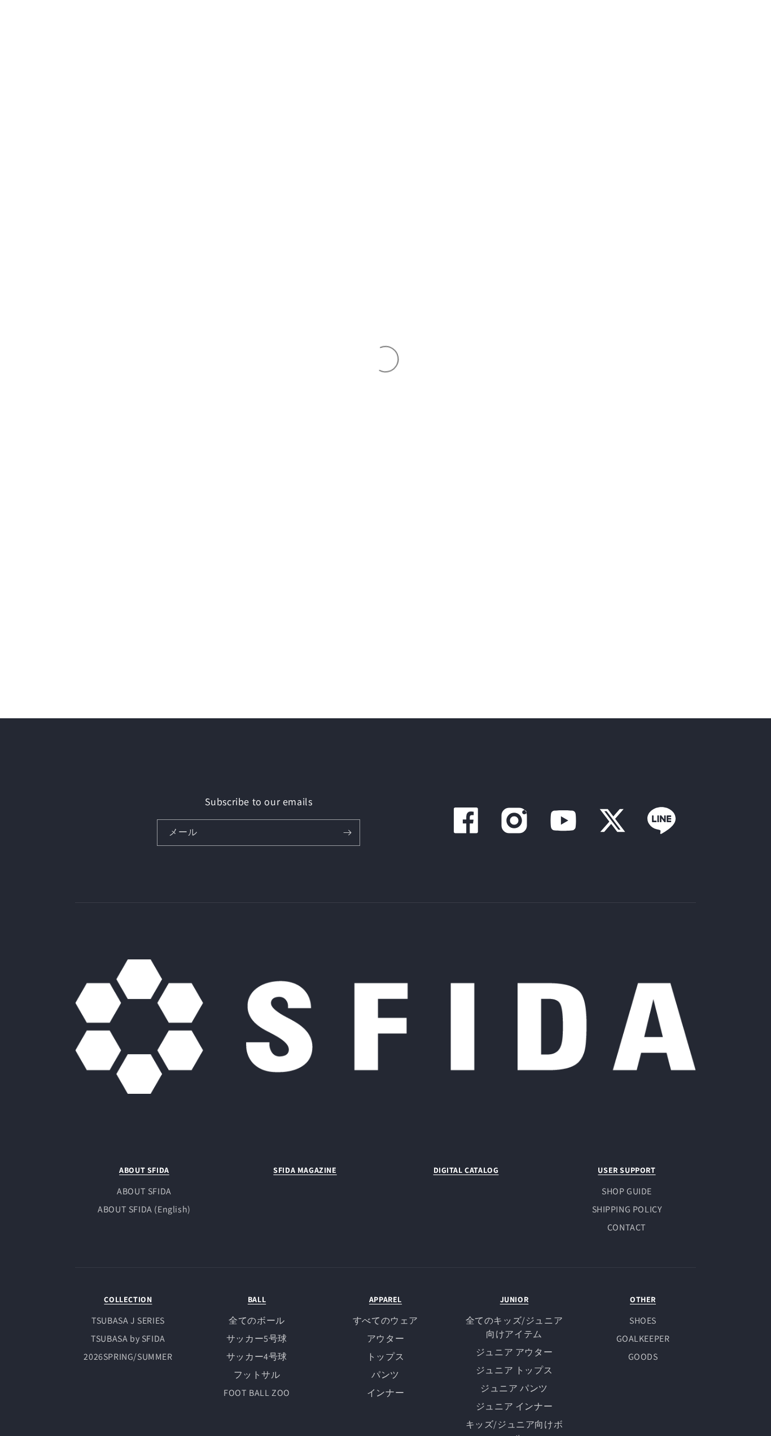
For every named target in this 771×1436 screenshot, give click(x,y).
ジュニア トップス (514, 1370)
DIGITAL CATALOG (466, 1170)
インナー (385, 1393)
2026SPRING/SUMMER (128, 1357)
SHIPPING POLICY (627, 1209)
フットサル (257, 1375)
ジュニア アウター (514, 1352)
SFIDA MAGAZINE (304, 1170)
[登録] (347, 832)
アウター (385, 1339)
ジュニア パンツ (514, 1388)
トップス (385, 1357)
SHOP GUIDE (627, 1191)
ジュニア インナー (514, 1406)
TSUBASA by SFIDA (128, 1339)
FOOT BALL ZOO (257, 1393)
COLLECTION (128, 1299)
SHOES (642, 1320)
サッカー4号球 (256, 1357)
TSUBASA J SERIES (128, 1320)
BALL (257, 1299)
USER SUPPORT (626, 1170)
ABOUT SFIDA (144, 1170)
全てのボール (257, 1320)
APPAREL (385, 1299)
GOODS (643, 1357)
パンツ (385, 1375)
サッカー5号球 (256, 1339)
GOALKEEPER (643, 1339)
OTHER (643, 1299)
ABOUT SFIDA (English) (144, 1209)
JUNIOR (514, 1299)
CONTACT (626, 1227)
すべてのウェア (385, 1320)
